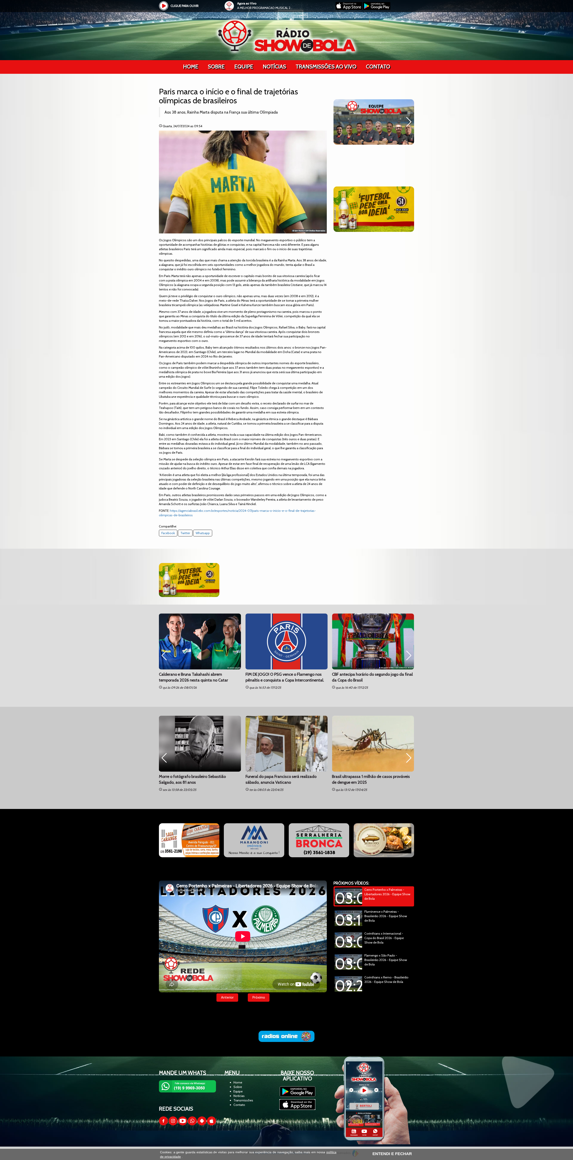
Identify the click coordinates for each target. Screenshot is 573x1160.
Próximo (258, 997)
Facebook (168, 533)
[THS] (189, 840)
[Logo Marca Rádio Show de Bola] (286, 36)
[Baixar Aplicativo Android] (376, 9)
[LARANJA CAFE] (319, 840)
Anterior (227, 997)
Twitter (185, 533)
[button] (339, 122)
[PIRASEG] (254, 840)
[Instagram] (173, 1124)
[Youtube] (182, 1124)
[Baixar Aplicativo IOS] (349, 9)
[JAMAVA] (384, 840)
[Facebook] (163, 1124)
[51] (374, 209)
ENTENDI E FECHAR (392, 1154)
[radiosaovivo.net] (286, 1036)
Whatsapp (203, 533)
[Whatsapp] (192, 1124)
